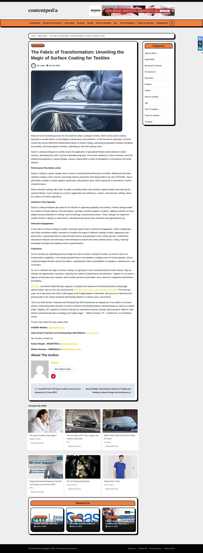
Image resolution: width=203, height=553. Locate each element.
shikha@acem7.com (71, 349)
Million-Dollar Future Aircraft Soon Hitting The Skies (119, 437)
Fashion (81, 23)
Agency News (37, 45)
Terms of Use (169, 548)
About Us (132, 548)
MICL (31, 488)
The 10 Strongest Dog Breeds (78, 481)
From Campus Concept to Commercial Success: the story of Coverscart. (118, 523)
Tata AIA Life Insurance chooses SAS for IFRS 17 (82, 522)
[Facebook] (200, 39)
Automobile (35, 23)
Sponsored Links (37, 443)
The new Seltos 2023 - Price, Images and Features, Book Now (82, 437)
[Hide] (202, 53)
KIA (68, 442)
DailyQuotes (162, 23)
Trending (148, 122)
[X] (200, 43)
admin (42, 65)
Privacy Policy (155, 548)
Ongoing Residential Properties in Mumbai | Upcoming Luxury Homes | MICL (45, 482)
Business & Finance (52, 23)
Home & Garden (103, 23)
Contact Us (142, 548)
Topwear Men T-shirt (112, 481)
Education (69, 23)
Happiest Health (34, 439)
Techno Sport (108, 485)
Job (115, 23)
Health (90, 23)
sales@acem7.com (69, 344)
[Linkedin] (200, 48)
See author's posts (63, 369)
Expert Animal (71, 485)
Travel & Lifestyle (145, 23)
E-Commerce (150, 72)
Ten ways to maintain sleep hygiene (43, 435)
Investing (107, 442)
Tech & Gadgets (127, 23)
